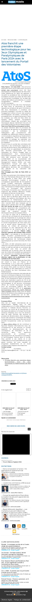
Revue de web (12, 39)
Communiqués (22, 39)
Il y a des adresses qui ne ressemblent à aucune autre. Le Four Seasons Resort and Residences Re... (15, 566)
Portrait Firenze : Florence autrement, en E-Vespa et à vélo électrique (15, 580)
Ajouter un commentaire (8, 418)
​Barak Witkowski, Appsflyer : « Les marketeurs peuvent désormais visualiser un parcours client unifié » (14, 510)
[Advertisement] (16, 21)
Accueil (3, 39)
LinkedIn (24, 529)
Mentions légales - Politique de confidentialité (16, 600)
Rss (18, 529)
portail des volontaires (9, 90)
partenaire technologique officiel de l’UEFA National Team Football (16, 289)
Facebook (8, 529)
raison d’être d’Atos (10, 324)
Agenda (4, 458)
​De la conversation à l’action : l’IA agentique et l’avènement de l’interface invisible (14, 470)
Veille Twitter (9, 419)
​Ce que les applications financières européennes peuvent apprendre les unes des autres (15, 496)
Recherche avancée (8, 431)
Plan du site (9, 594)
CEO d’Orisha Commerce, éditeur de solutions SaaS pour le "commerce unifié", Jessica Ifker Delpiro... (19, 487)
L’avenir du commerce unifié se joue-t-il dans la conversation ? (16, 483)
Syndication (18, 594)
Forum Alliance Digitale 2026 (12, 462)
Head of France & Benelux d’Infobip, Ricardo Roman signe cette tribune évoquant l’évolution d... (19, 475)
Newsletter (16, 534)
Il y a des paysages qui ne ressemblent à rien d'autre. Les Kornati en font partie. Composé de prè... (15, 556)
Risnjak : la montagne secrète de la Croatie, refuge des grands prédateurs (15, 545)
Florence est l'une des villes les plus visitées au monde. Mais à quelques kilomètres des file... (15, 583)
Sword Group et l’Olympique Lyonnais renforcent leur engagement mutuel (22, 413)
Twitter (14, 529)
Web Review (23, 419)
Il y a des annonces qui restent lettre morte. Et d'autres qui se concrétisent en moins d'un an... (15, 574)
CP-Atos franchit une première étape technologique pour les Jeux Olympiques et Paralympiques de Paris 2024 (18, 362)
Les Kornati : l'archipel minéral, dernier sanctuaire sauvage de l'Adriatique (13, 553)
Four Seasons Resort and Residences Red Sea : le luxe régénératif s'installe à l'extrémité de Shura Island (15, 562)
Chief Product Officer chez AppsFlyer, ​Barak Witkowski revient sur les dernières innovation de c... (20, 515)
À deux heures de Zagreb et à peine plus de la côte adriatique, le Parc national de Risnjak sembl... (14, 548)
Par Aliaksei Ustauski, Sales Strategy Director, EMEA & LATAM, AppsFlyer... (19, 500)
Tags (24, 594)
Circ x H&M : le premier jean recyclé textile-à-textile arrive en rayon (15, 571)
